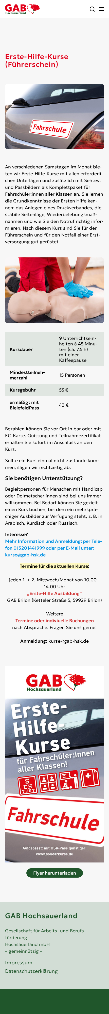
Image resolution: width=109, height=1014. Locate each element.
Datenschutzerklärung (31, 971)
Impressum (18, 962)
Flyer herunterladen (54, 873)
